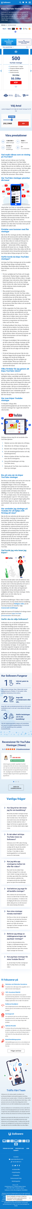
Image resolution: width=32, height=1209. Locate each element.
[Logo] (6, 2)
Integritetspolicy (16, 1172)
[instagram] (12, 1165)
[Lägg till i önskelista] (16, 87)
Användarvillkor (16, 1169)
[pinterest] (17, 1165)
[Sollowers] (16, 1133)
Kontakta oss (19, 1148)
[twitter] (15, 1165)
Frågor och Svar (16, 1051)
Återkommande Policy (16, 1178)
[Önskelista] (23, 2)
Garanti (16, 1150)
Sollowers (3, 25)
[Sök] (20, 2)
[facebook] (19, 1165)
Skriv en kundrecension (16, 787)
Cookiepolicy (16, 1175)
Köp (16, 82)
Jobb (27, 1148)
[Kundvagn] (26, 2)
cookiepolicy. (19, 1199)
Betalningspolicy (16, 1181)
